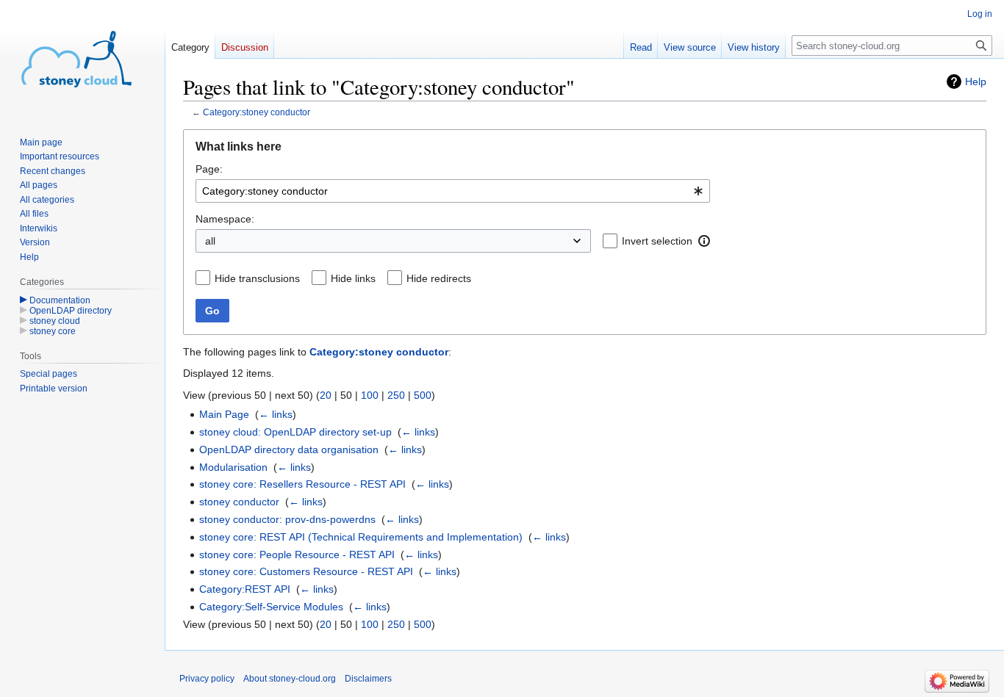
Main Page (224, 414)
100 (370, 395)
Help (975, 81)
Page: (209, 169)
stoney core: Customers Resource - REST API (306, 571)
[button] (704, 241)
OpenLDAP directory (70, 311)
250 (396, 395)
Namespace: (225, 219)
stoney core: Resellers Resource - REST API (302, 484)
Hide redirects (438, 278)
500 (422, 395)
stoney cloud (54, 321)
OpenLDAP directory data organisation (289, 449)
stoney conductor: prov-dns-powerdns (287, 519)
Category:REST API (244, 589)
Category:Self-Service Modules (271, 607)
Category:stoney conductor (256, 112)
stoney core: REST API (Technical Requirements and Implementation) (361, 537)
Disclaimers (368, 678)
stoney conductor (239, 502)
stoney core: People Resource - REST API (297, 554)
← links (276, 414)
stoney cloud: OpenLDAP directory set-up (295, 432)
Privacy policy (206, 678)
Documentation (59, 300)
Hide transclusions (257, 278)
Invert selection (657, 241)
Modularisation (233, 467)
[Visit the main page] (76, 59)
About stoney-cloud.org (289, 678)
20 (325, 395)
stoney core (52, 331)
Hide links (353, 278)
